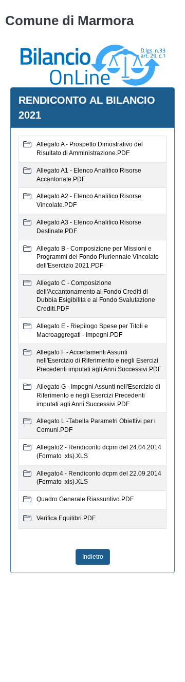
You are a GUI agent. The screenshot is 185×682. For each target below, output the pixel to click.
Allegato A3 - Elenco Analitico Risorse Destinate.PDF (88, 227)
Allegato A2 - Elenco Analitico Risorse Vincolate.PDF (88, 201)
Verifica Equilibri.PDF (66, 518)
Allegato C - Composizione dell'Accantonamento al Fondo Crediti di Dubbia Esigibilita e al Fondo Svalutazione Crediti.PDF (95, 295)
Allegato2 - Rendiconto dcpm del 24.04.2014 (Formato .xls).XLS (98, 452)
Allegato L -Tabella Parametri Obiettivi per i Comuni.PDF (96, 425)
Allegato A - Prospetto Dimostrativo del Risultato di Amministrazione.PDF (89, 149)
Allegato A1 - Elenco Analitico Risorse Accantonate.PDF (88, 175)
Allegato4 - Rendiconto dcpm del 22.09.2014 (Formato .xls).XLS (98, 478)
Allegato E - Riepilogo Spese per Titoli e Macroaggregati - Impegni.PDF (92, 330)
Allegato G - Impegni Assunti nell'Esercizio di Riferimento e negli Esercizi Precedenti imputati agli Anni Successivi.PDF (98, 395)
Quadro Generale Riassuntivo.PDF (85, 499)
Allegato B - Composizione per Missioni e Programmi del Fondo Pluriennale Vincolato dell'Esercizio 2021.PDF (97, 257)
